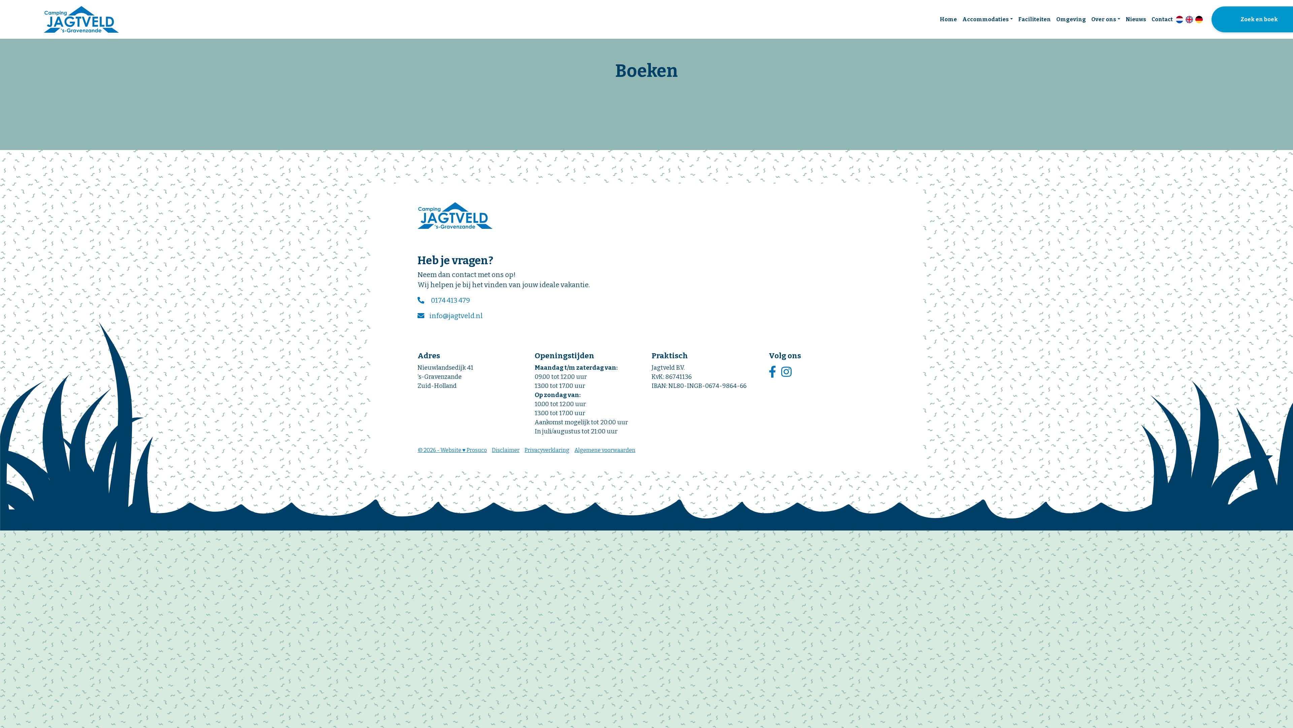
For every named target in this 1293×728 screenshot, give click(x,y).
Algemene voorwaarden (604, 450)
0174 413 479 (450, 300)
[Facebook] (773, 372)
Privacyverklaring (547, 450)
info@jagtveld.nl (456, 316)
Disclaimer (506, 450)
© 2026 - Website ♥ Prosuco (452, 450)
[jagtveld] (81, 19)
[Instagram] (787, 372)
